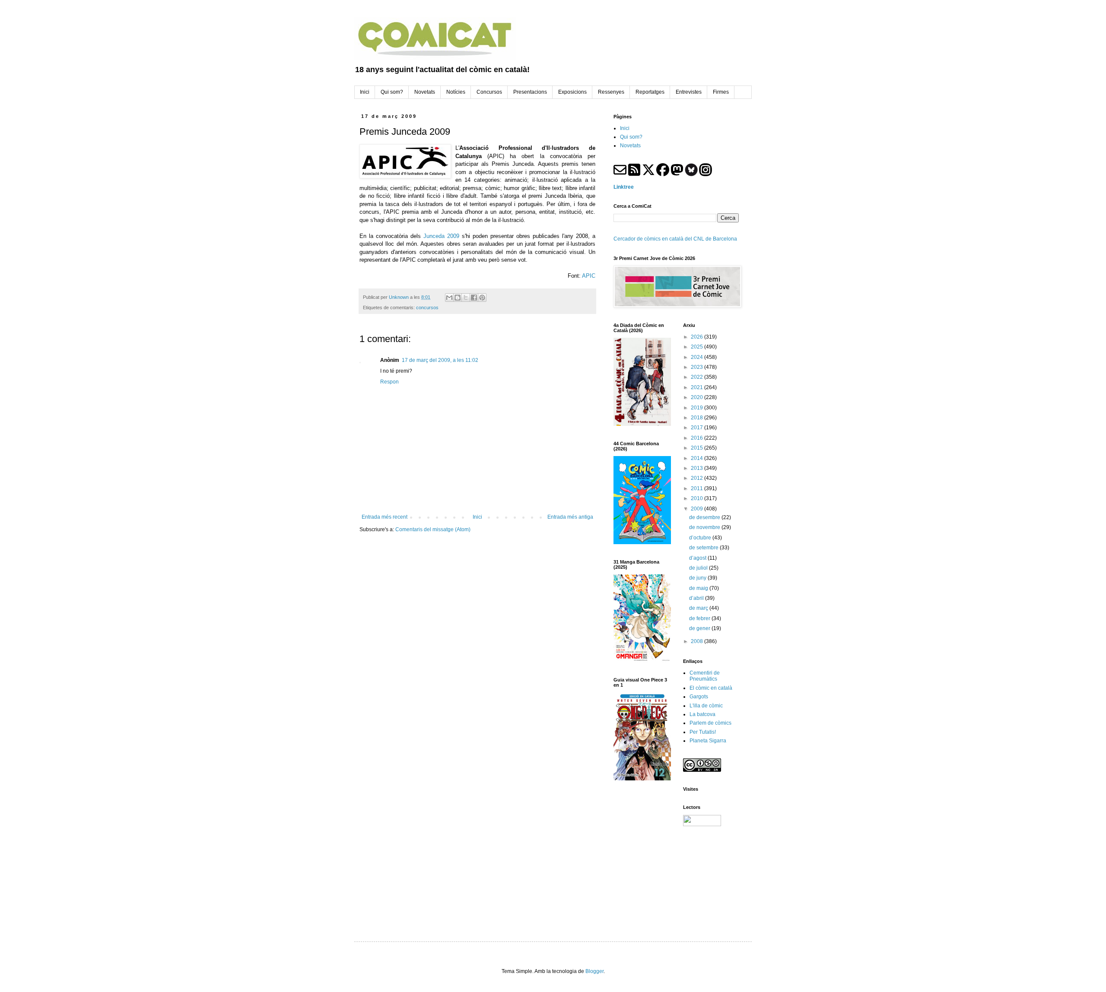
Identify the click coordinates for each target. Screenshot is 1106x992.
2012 (697, 478)
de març (699, 608)
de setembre (704, 548)
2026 (697, 337)
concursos (427, 307)
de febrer (700, 618)
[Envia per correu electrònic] (449, 297)
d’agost (698, 558)
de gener (700, 628)
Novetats (630, 146)
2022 (697, 377)
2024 (697, 357)
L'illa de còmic (706, 706)
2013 (697, 468)
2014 (697, 458)
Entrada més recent (384, 517)
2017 (697, 428)
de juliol (699, 568)
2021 (697, 387)
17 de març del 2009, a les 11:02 (440, 360)
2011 (697, 488)
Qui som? (631, 137)
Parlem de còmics (710, 723)
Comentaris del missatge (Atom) (432, 529)
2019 (697, 408)
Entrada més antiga (570, 517)
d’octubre (700, 538)
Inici (477, 517)
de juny (698, 578)
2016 (697, 438)
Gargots (699, 697)
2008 (697, 641)
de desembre (705, 517)
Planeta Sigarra (708, 741)
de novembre (705, 527)
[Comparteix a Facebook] (474, 297)
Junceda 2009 (441, 236)
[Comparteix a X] (465, 297)
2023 (697, 367)
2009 (697, 509)
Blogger (594, 971)
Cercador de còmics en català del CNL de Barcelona (675, 239)
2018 (697, 418)
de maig (699, 588)
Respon (389, 382)
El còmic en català (711, 688)
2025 (697, 347)
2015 (697, 448)
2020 (697, 397)
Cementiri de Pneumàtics (705, 676)
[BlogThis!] (457, 297)
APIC (588, 276)
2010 (697, 498)
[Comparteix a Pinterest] (482, 297)
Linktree (623, 187)
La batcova (702, 714)
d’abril (697, 598)
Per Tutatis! (703, 732)
